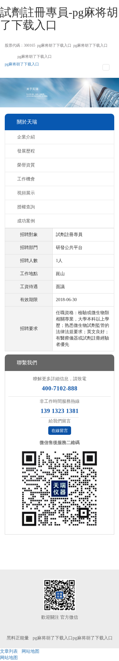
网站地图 (30, 651)
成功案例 (26, 221)
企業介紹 (26, 137)
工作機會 (26, 179)
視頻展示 (26, 193)
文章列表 (9, 651)
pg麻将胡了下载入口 (54, 45)
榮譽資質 (26, 165)
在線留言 (59, 430)
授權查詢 (26, 207)
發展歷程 (26, 151)
